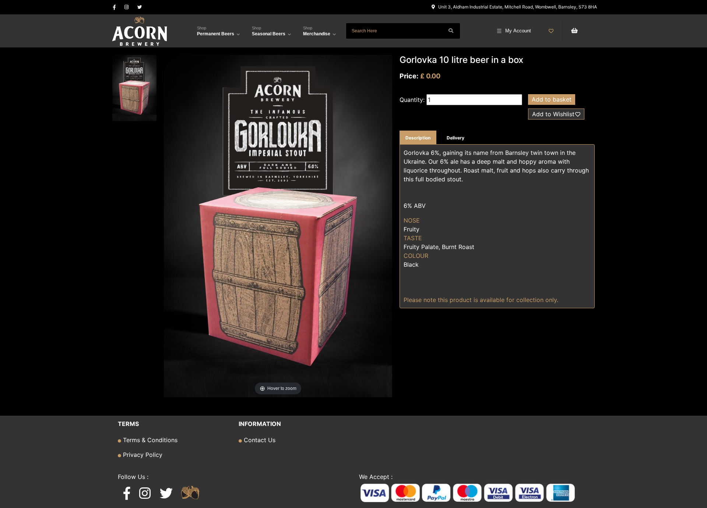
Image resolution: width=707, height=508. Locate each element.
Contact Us (258, 440)
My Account (518, 30)
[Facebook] (114, 7)
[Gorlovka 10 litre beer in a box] (134, 89)
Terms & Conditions (149, 440)
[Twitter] (139, 7)
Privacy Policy (141, 454)
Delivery (455, 138)
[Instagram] (126, 7)
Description (417, 138)
